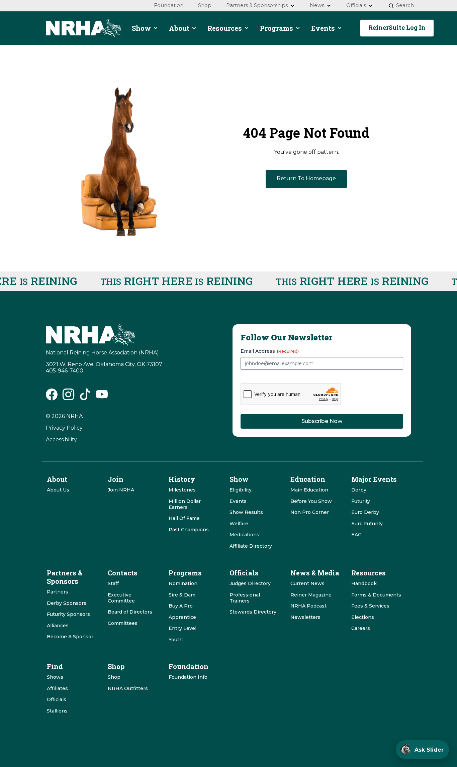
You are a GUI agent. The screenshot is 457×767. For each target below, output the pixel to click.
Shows (55, 677)
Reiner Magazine (311, 595)
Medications (244, 535)
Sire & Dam (182, 595)
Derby (358, 490)
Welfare (239, 524)
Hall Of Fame (184, 518)
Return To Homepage (306, 178)
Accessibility (61, 439)
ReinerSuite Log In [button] (397, 27)
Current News (307, 583)
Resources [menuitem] (224, 28)
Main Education (309, 490)
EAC (356, 535)
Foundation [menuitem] (168, 5)
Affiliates (57, 688)
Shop (114, 677)
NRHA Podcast (308, 606)
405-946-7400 (64, 370)
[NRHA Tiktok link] (85, 397)
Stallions (57, 711)
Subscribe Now (321, 421)
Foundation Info (188, 677)
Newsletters (305, 617)
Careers (360, 628)
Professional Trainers (245, 598)
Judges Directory (250, 583)
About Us (58, 490)
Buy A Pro (181, 606)
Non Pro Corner (309, 512)
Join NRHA (121, 490)
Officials (56, 699)
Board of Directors (130, 612)
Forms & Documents (376, 595)
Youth (176, 640)
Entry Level (182, 628)
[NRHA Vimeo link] (102, 397)
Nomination (183, 583)
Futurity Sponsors (68, 614)
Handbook (364, 583)
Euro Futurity (367, 524)
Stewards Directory (253, 612)
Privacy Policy (64, 428)
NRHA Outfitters (128, 688)
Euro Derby (365, 512)
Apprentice (182, 617)
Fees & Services (370, 606)
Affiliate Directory (251, 546)
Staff (113, 583)
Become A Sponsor (70, 637)
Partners (57, 592)
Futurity (360, 501)
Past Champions (189, 530)
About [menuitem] (179, 28)
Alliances (58, 626)
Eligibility (241, 490)
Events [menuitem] (323, 28)
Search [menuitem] (405, 5)
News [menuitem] (317, 5)
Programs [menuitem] (276, 28)
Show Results (246, 512)
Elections (362, 617)
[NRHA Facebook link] (52, 397)
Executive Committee (121, 598)
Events (238, 501)
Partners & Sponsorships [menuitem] (257, 5)
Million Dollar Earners (185, 504)
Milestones (182, 490)
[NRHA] (83, 28)
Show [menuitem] (141, 28)
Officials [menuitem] (356, 5)
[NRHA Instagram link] (68, 397)
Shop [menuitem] (204, 5)
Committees (123, 623)
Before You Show (311, 501)
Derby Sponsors (66, 603)
